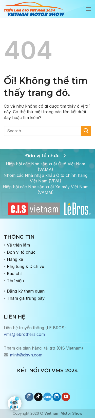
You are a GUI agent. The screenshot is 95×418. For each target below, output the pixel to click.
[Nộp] (86, 131)
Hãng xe (15, 259)
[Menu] (88, 9)
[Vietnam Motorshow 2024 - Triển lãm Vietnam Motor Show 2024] (34, 9)
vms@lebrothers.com (24, 334)
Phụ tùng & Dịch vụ (25, 266)
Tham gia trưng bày (26, 298)
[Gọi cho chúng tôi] (47, 397)
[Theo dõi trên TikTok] (38, 397)
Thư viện (15, 280)
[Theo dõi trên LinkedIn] (56, 397)
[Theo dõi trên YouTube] (66, 397)
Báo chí (14, 273)
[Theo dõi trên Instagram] (29, 397)
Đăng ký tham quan (26, 291)
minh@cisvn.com (26, 354)
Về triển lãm (18, 245)
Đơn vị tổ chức (21, 252)
